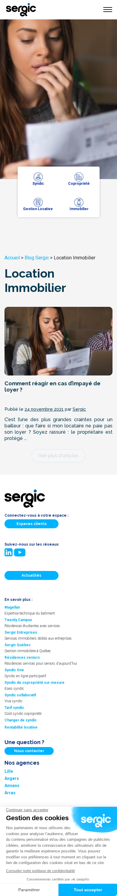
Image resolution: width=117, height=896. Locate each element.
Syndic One (14, 670)
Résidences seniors (22, 657)
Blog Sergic (37, 258)
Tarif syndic (14, 708)
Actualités (31, 575)
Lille (8, 771)
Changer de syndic (20, 720)
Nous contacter (29, 751)
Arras (10, 792)
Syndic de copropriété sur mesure (34, 683)
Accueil (12, 258)
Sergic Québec (17, 645)
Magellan (12, 607)
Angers (11, 778)
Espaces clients (31, 524)
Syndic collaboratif (20, 695)
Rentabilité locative (21, 727)
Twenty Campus (18, 620)
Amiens (12, 785)
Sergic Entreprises (20, 632)
